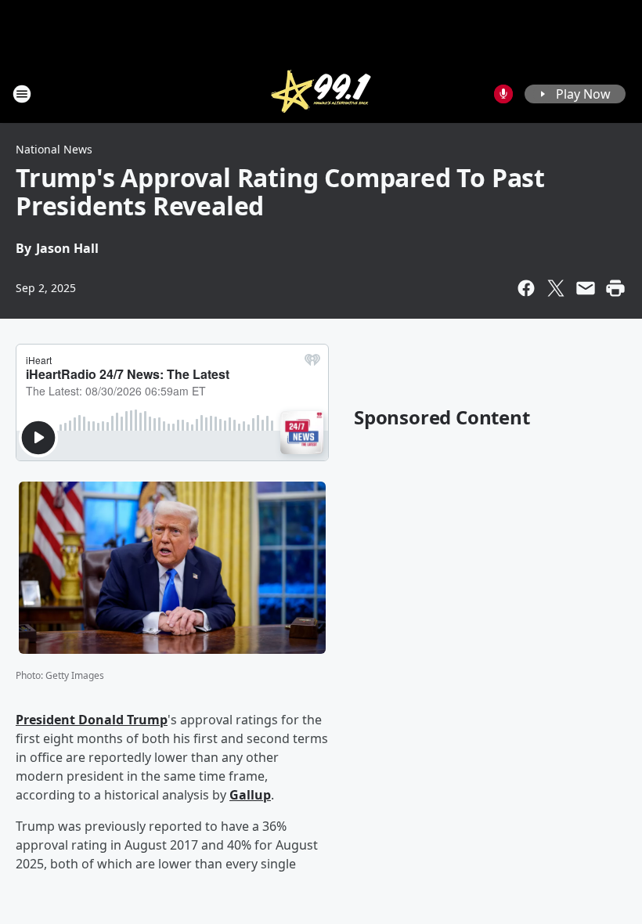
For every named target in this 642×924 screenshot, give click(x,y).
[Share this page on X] (556, 288)
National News (54, 149)
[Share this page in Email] (586, 288)
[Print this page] (615, 288)
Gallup (250, 794)
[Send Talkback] (503, 94)
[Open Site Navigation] (22, 94)
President (47, 719)
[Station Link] (321, 93)
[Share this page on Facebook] (526, 288)
